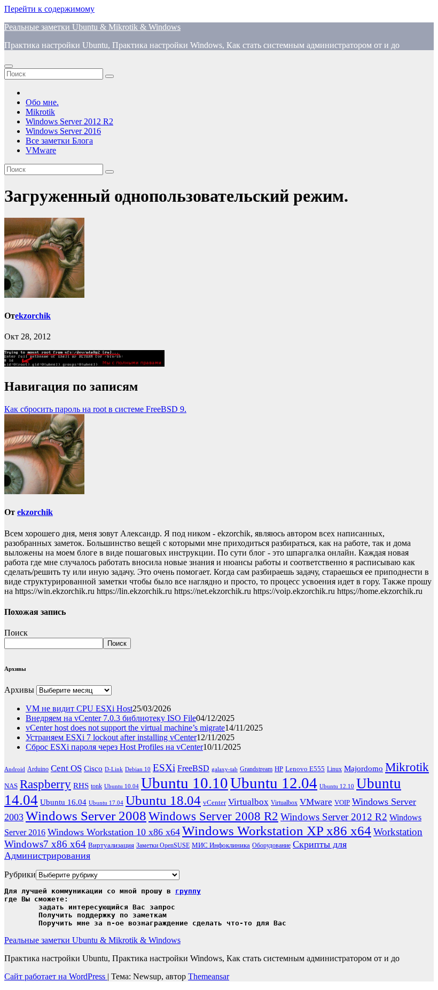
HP (279, 769)
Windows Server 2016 (63, 131)
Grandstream (256, 769)
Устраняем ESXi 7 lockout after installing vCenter (111, 737)
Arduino (38, 769)
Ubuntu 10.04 (121, 786)
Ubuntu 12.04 (273, 782)
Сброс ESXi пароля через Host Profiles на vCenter (114, 746)
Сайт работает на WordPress (55, 976)
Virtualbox (248, 802)
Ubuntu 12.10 (336, 786)
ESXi (164, 767)
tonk (96, 786)
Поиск (16, 632)
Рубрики (20, 874)
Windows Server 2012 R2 (69, 121)
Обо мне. (42, 102)
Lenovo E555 (305, 769)
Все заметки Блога (59, 140)
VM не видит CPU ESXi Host (79, 708)
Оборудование (271, 845)
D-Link (114, 769)
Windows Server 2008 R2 (213, 816)
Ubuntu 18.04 (163, 800)
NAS (11, 786)
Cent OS (66, 768)
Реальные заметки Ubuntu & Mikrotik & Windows (92, 26)
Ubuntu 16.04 (63, 802)
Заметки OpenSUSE (163, 845)
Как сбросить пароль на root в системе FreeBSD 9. (95, 409)
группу (188, 891)
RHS (81, 785)
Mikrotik (40, 111)
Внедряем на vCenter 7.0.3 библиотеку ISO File (111, 718)
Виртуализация (111, 845)
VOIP (342, 802)
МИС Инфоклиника (221, 845)
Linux (334, 769)
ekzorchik (33, 315)
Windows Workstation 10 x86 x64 (114, 832)
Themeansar (208, 976)
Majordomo (363, 768)
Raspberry (45, 784)
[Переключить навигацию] (8, 66)
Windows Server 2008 (86, 816)
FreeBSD (193, 768)
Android (14, 769)
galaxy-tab (225, 769)
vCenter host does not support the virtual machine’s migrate (125, 727)
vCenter (214, 802)
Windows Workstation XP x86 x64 (276, 830)
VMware (41, 150)
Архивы (19, 689)
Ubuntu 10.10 (184, 782)
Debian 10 (138, 769)
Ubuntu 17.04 (106, 803)
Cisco (93, 768)
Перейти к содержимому (49, 8)
